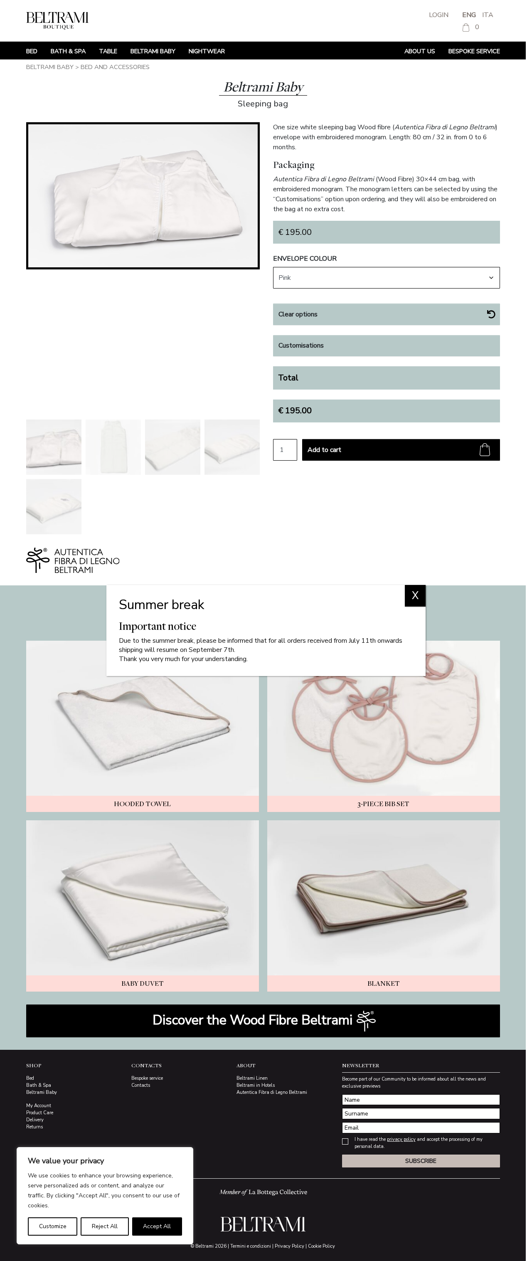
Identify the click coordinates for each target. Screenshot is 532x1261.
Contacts (140, 1085)
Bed (31, 51)
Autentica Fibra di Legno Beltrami (271, 1092)
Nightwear (207, 51)
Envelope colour (305, 258)
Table (108, 51)
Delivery (35, 1120)
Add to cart (324, 449)
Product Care (39, 1113)
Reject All (105, 1226)
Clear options (298, 314)
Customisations (301, 345)
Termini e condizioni (250, 1246)
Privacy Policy (289, 1246)
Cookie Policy (321, 1246)
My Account (38, 1106)
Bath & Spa (68, 51)
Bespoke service (474, 51)
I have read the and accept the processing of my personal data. (419, 1143)
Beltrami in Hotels (255, 1085)
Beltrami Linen (252, 1078)
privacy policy (401, 1139)
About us (419, 51)
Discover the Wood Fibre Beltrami (254, 1020)
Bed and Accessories (115, 67)
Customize (52, 1226)
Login (438, 15)
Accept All (157, 1226)
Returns (34, 1127)
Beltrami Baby (153, 51)
